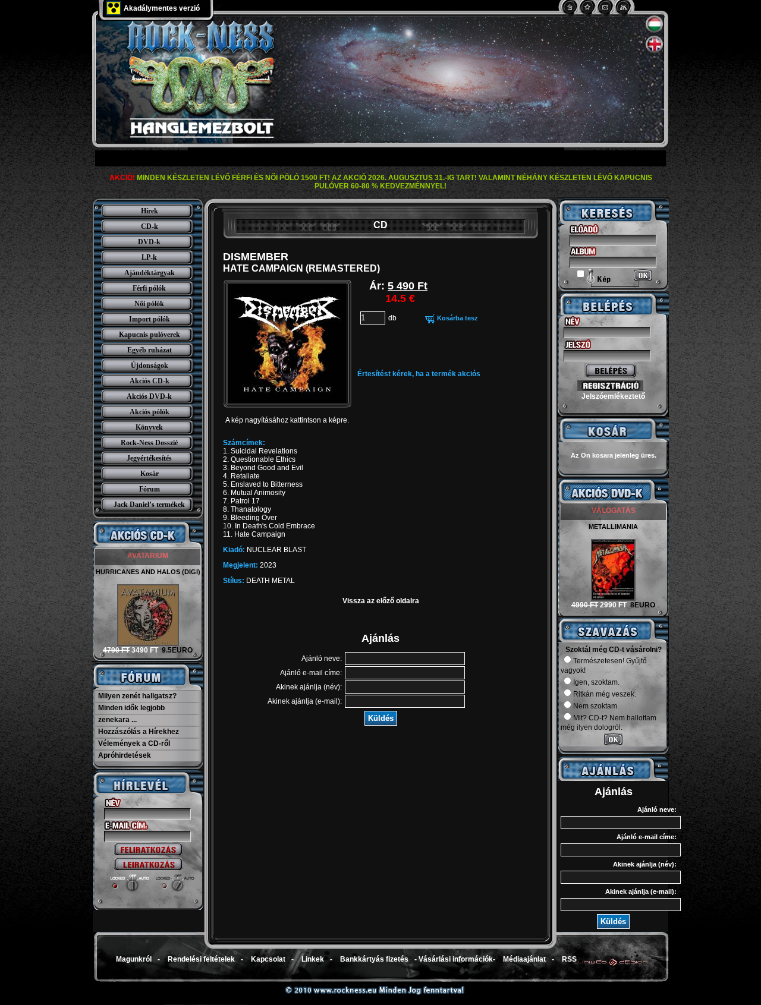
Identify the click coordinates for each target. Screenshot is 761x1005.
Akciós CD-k (149, 381)
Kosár (149, 474)
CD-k (149, 226)
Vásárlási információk (456, 959)
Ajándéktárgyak (149, 273)
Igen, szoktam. (596, 682)
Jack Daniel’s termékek (149, 504)
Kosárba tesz (457, 318)
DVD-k (149, 242)
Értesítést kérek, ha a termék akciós (418, 374)
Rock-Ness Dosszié (149, 443)
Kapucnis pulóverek (149, 334)
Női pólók (149, 304)
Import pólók (149, 319)
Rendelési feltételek (201, 959)
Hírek (149, 211)
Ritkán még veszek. (604, 694)
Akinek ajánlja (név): (309, 687)
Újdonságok (149, 365)
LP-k (149, 257)
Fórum (149, 489)
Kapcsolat (268, 959)
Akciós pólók (149, 412)
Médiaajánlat (524, 959)
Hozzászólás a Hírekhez (138, 731)
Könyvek (149, 427)
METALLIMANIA (613, 526)
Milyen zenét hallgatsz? (137, 696)
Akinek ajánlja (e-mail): (305, 701)
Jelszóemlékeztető (613, 396)
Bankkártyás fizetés (374, 959)
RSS (569, 959)
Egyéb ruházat (149, 350)
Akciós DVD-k (149, 396)
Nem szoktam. (596, 706)
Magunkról (134, 959)
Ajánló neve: (321, 658)
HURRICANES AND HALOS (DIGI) (148, 571)
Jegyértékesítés (149, 458)
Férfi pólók (149, 288)
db (392, 318)
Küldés (381, 718)
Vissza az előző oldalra (380, 601)
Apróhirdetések (124, 755)
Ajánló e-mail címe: (311, 673)
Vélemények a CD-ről (134, 743)
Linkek (312, 959)
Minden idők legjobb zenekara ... (131, 714)
